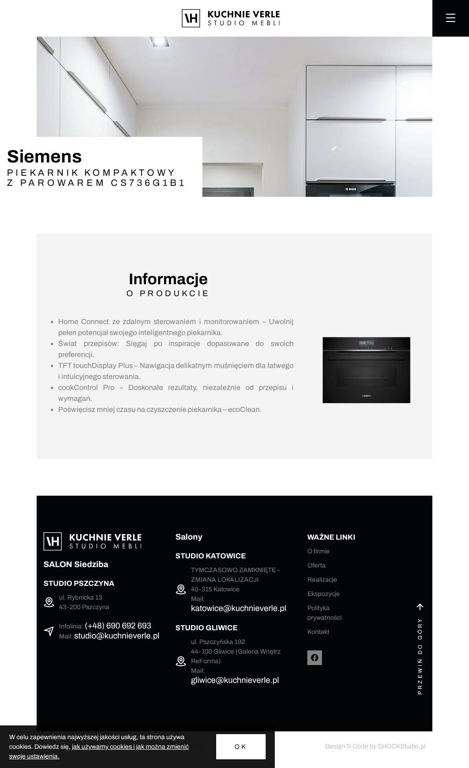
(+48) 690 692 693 (118, 625)
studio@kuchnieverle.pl (116, 635)
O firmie (318, 551)
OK (240, 746)
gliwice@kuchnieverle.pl (235, 680)
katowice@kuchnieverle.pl (238, 608)
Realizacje (322, 579)
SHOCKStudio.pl (401, 746)
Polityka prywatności (324, 613)
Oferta (316, 565)
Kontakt (318, 631)
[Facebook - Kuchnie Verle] (314, 657)
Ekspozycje (323, 593)
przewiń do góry (420, 656)
